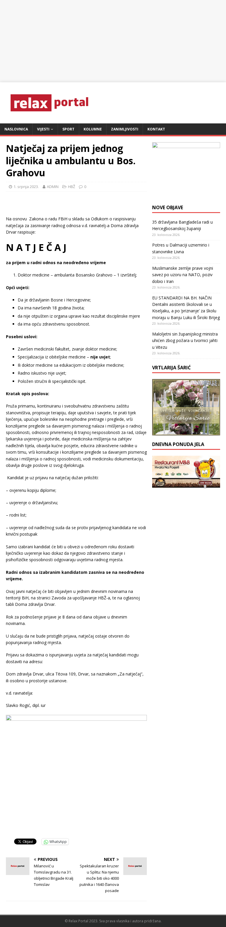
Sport (68, 129)
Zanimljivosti (124, 129)
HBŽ (71, 186)
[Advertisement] (113, 41)
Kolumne (93, 129)
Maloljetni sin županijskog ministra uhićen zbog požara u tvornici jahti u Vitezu (185, 340)
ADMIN (53, 186)
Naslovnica (16, 129)
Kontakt (156, 129)
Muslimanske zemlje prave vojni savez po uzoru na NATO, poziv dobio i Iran (182, 274)
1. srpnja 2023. (26, 186)
